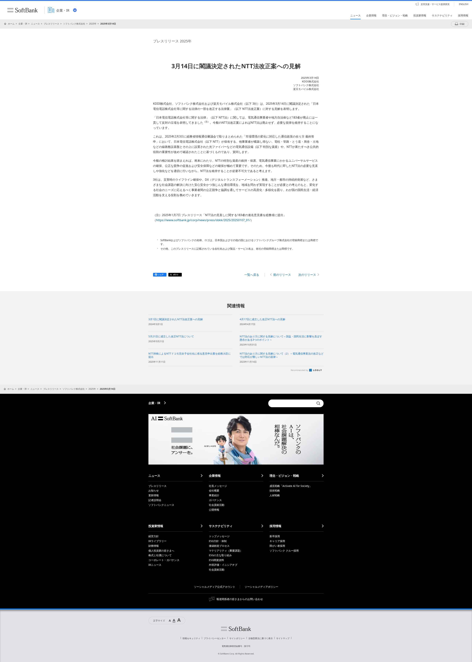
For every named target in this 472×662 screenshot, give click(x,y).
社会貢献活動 (216, 505)
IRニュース (154, 565)
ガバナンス (215, 500)
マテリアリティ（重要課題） (225, 550)
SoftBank (22, 10)
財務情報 (153, 546)
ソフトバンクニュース (161, 505)
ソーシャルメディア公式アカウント (214, 586)
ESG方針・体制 (218, 541)
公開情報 (214, 509)
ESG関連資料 (216, 560)
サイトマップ (282, 638)
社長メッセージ (218, 486)
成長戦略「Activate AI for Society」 (291, 486)
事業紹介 (214, 495)
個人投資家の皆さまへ (161, 550)
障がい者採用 (277, 546)
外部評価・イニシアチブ (223, 565)
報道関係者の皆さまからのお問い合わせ (239, 599)
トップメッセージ (219, 536)
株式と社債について (160, 555)
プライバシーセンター (215, 638)
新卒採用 (275, 536)
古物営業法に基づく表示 (260, 638)
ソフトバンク (236, 628)
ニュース (35, 23)
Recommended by (300, 370)
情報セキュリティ (191, 638)
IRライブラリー (157, 541)
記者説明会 (154, 500)
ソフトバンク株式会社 (74, 23)
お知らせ (153, 490)
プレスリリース (51, 23)
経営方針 (153, 536)
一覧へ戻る (251, 275)
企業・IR (22, 23)
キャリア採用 (277, 541)
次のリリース (307, 275)
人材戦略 (275, 495)
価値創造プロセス (219, 546)
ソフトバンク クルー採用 (284, 550)
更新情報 (153, 495)
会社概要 (214, 490)
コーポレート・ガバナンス (163, 560)
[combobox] (291, 403)
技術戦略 (275, 490)
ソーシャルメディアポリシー (261, 586)
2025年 (92, 23)
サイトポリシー (237, 638)
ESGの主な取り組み (220, 555)
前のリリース (282, 275)
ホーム (11, 23)
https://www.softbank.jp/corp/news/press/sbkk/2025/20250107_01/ (203, 220)
